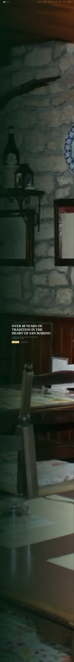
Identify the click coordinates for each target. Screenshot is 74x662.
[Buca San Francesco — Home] (6, 2)
